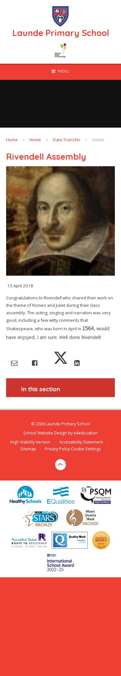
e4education (86, 433)
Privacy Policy (57, 449)
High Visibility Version (30, 442)
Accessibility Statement (81, 442)
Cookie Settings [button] (86, 449)
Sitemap (28, 449)
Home (12, 140)
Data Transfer (66, 140)
